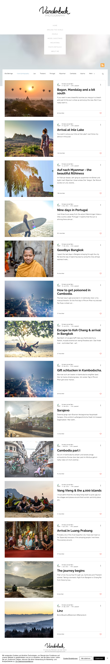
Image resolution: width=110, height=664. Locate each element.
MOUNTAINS (55, 43)
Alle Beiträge (9, 74)
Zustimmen (99, 658)
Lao (34, 74)
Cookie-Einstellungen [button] (70, 658)
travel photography (23, 74)
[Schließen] (107, 658)
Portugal (52, 74)
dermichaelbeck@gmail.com (55, 651)
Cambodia (73, 74)
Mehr (91, 74)
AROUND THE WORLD (55, 30)
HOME (55, 25)
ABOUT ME (55, 51)
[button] (103, 74)
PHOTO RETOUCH (55, 47)
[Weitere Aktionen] (101, 84)
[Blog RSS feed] (102, 65)
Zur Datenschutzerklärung (24, 661)
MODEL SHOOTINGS (55, 38)
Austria (82, 74)
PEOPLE (55, 34)
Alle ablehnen (85, 658)
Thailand (42, 74)
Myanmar (62, 74)
